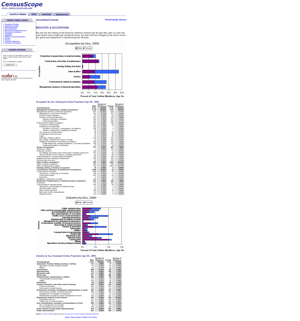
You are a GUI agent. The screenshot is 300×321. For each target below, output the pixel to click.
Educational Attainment (13, 32)
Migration (8, 35)
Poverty (7, 40)
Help (78, 317)
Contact (84, 317)
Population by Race (12, 26)
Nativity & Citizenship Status (15, 37)
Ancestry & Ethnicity (12, 41)
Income (7, 38)
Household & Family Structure (16, 30)
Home (67, 317)
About (73, 317)
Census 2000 (47, 314)
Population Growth (11, 24)
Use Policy (93, 317)
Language (8, 33)
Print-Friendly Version (115, 20)
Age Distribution (11, 29)
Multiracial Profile (11, 27)
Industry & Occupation (13, 43)
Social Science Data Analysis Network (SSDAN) (81, 314)
